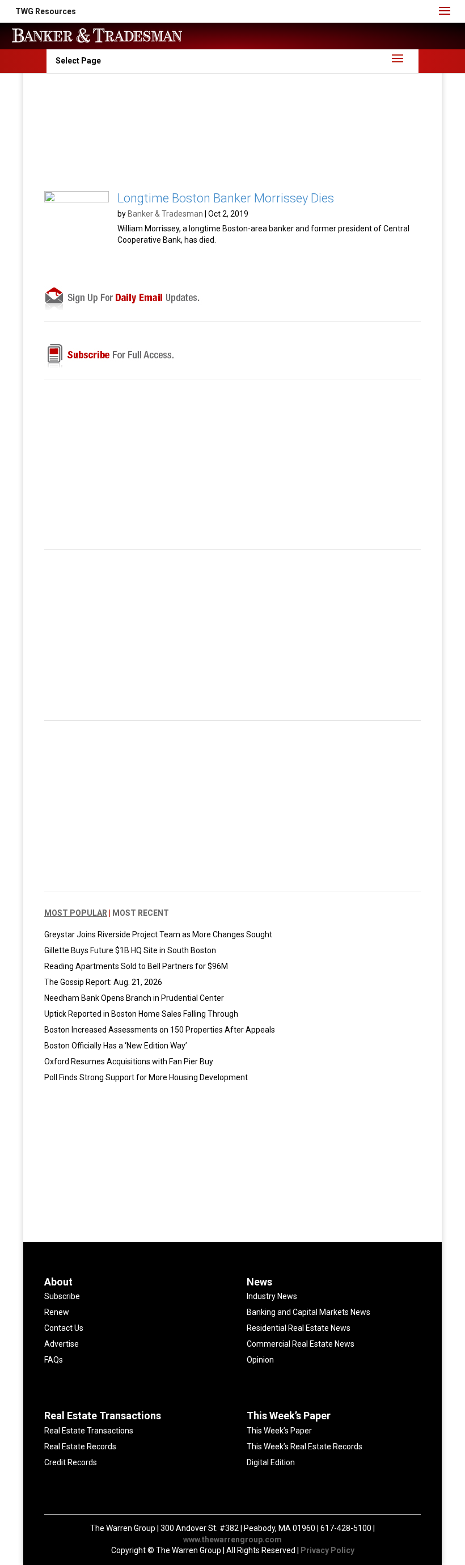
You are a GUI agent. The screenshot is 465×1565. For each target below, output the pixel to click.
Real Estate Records (80, 1446)
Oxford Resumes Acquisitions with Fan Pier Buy (128, 1061)
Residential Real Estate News (298, 1328)
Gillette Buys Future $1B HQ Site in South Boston (130, 950)
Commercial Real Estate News (300, 1343)
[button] (45, 11)
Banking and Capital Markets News (308, 1312)
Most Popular (75, 912)
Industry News (272, 1296)
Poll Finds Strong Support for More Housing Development (146, 1077)
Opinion (260, 1359)
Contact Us (63, 1328)
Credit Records (70, 1462)
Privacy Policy (327, 1550)
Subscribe (62, 1296)
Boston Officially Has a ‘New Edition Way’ (115, 1045)
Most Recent (140, 912)
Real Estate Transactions (88, 1430)
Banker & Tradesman (165, 213)
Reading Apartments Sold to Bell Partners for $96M (136, 966)
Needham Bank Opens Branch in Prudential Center (134, 998)
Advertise (61, 1343)
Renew (56, 1312)
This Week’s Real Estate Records (304, 1446)
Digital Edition (271, 1462)
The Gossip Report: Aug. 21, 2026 (103, 982)
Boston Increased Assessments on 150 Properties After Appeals (159, 1029)
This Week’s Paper (279, 1430)
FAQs (53, 1359)
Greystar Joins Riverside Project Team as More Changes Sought (158, 934)
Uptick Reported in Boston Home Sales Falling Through (141, 1013)
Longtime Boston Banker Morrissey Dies (225, 198)
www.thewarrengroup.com (232, 1539)
